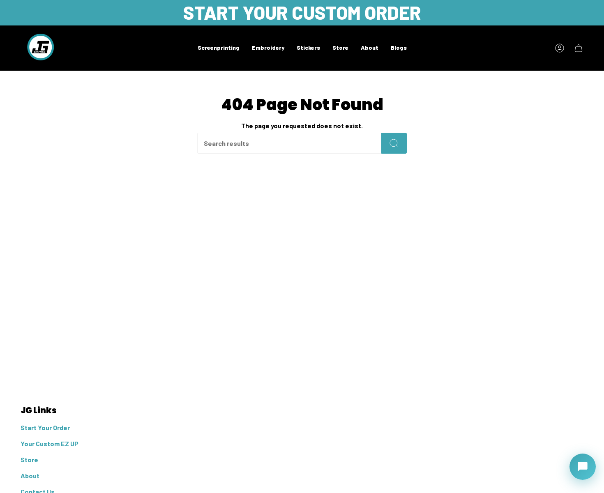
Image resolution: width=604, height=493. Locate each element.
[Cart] (578, 48)
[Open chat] (582, 467)
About (30, 475)
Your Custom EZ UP (49, 443)
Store (29, 459)
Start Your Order (45, 427)
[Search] (394, 143)
